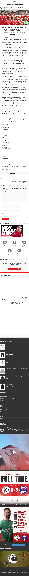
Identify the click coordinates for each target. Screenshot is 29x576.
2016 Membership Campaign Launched (19, 181)
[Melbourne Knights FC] (14, 2)
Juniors (2, 416)
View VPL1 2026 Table (14, 268)
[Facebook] (12, 571)
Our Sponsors (3, 400)
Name (3, 204)
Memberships (3, 396)
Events (1, 414)
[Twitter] (13, 571)
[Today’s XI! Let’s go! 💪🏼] (14, 524)
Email (3, 209)
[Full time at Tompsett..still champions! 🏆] (14, 488)
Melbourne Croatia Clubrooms (7, 398)
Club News (10, 7)
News (6, 7)
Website (3, 213)
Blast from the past (4, 409)
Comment (4, 191)
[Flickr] (15, 571)
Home (2, 7)
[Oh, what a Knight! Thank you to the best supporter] (14, 452)
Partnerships (3, 421)
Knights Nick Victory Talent (10, 178)
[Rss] (10, 571)
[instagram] (18, 571)
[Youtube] (16, 571)
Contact (2, 403)
